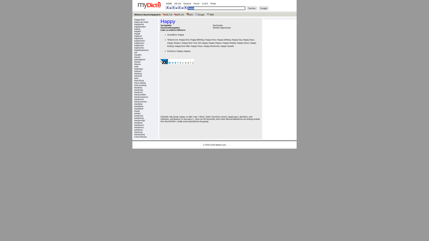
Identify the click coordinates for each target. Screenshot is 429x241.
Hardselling (139, 134)
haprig (137, 29)
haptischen (139, 43)
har (135, 52)
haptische (138, 38)
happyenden (140, 27)
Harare (137, 62)
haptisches (139, 48)
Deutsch (187, 4)
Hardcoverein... (141, 102)
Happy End (184, 40)
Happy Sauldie (227, 46)
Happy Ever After (182, 46)
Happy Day (237, 40)
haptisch (138, 36)
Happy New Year (189, 43)
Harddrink (138, 109)
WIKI (212, 15)
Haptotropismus (141, 50)
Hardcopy (138, 90)
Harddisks (138, 106)
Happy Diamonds (212, 46)
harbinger (138, 69)
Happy (181, 35)
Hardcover (139, 99)
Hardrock (138, 132)
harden (137, 113)
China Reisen (140, 137)
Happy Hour (210, 40)
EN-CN (180, 15)
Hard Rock (139, 80)
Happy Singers (174, 43)
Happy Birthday (197, 40)
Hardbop (138, 88)
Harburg (138, 73)
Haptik (137, 34)
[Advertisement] (189, 89)
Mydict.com (221, 145)
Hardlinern (139, 125)
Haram (137, 57)
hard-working (140, 85)
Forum (196, 4)
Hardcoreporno (141, 97)
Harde (137, 111)
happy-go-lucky (141, 22)
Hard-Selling (140, 83)
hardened (138, 116)
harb (136, 66)
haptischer (139, 45)
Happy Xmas (197, 46)
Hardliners (139, 127)
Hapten (137, 31)
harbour (137, 71)
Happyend (139, 24)
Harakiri (137, 55)
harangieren (139, 59)
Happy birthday (224, 40)
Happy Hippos (215, 43)
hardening (139, 118)
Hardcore (138, 92)
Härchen (138, 76)
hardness (138, 130)
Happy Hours (243, 43)
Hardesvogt (139, 120)
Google (201, 15)
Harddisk (138, 104)
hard (136, 78)
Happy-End (139, 20)
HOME (169, 4)
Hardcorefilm (140, 95)
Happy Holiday (229, 43)
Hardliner (138, 123)
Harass (137, 64)
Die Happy (203, 43)
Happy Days (248, 40)
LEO (191, 15)
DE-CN (177, 4)
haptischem (139, 41)
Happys (187, 51)
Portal (213, 4)
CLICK (205, 4)
